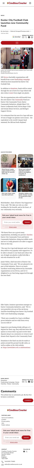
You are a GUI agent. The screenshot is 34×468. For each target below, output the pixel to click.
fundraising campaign (22, 79)
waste (11, 93)
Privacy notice (13, 227)
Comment (28, 400)
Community (19, 100)
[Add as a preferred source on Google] (16, 36)
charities (29, 235)
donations (14, 88)
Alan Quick (5, 31)
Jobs (2, 423)
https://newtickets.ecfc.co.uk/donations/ (16, 347)
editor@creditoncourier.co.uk (13, 464)
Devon (6, 77)
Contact (3, 419)
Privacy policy (5, 421)
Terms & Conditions (7, 418)
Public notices (5, 425)
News (2, 15)
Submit (27, 222)
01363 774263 (11, 461)
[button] (3, 3)
